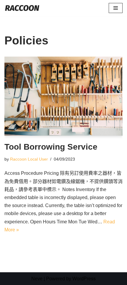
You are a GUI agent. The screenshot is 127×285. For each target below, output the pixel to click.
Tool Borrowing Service (50, 146)
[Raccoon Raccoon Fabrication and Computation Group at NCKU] (22, 8)
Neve (37, 278)
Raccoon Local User (29, 159)
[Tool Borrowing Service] (63, 96)
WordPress (84, 278)
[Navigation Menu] (116, 8)
